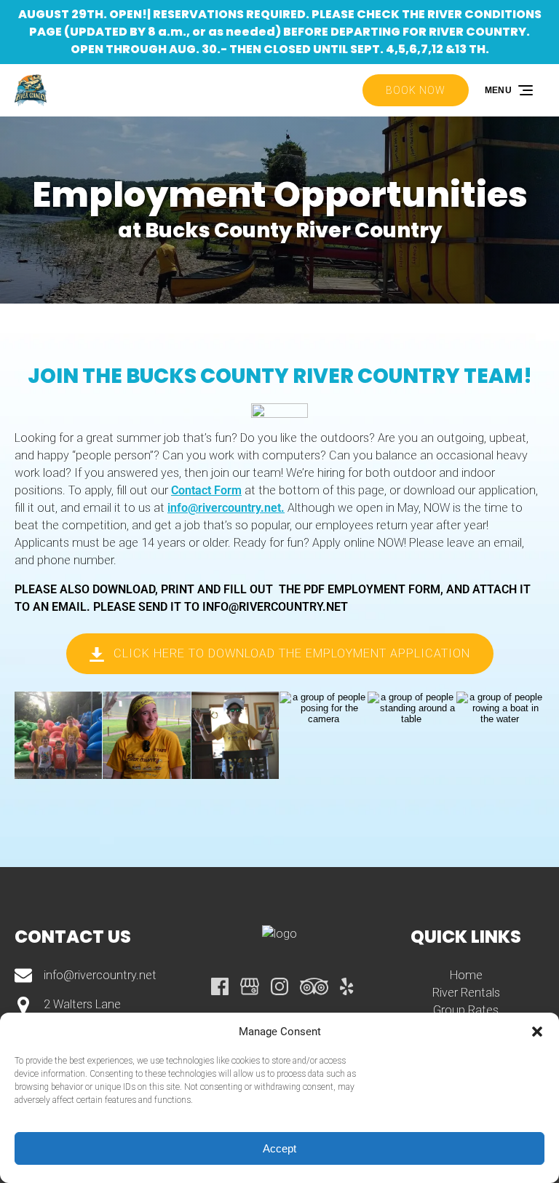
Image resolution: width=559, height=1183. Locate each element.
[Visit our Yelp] (346, 986)
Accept (279, 1148)
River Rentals (466, 993)
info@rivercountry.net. (226, 508)
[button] (537, 1031)
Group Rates (466, 1010)
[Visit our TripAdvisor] (314, 986)
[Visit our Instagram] (279, 986)
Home (466, 975)
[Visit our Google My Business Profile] (249, 986)
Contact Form (206, 490)
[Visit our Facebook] (220, 986)
